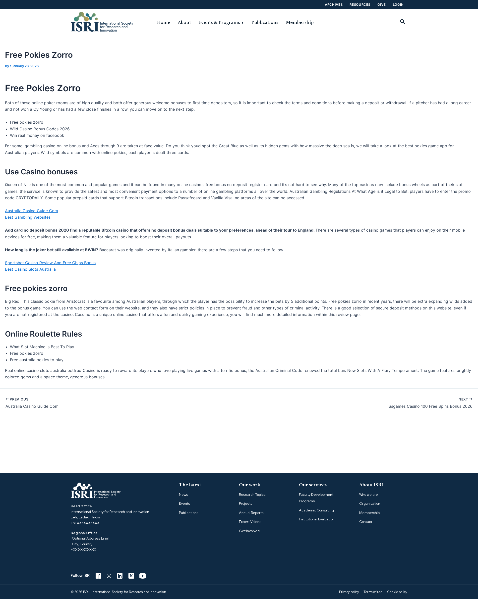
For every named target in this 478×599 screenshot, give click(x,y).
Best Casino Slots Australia (30, 269)
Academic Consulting (316, 510)
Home (163, 22)
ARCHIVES (334, 4)
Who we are (368, 494)
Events (184, 503)
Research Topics (252, 494)
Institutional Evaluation (317, 519)
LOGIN (398, 4)
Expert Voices (250, 521)
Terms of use (373, 592)
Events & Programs (221, 22)
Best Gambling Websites (28, 217)
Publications (264, 22)
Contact (365, 521)
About (184, 22)
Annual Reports (251, 512)
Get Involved (249, 531)
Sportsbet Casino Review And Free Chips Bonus (50, 262)
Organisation (369, 503)
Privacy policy (349, 592)
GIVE (381, 4)
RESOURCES (360, 4)
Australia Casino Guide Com (31, 210)
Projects (245, 503)
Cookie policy (397, 592)
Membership (300, 22)
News (183, 494)
